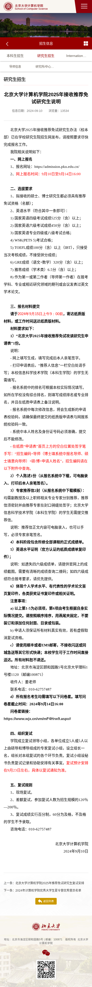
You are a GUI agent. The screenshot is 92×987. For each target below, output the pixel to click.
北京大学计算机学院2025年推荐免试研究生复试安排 (44, 883)
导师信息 (15, 66)
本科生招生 (15, 56)
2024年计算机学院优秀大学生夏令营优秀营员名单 (42, 890)
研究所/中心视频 (46, 66)
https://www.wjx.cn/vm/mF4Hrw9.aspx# (37, 719)
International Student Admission (76, 56)
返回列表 (48, 901)
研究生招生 (45, 56)
